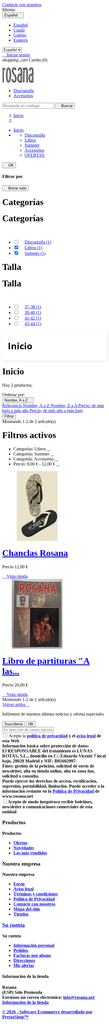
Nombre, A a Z (18, 400)
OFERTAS (34, 155)
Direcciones (24, 960)
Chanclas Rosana (35, 553)
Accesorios (23, 95)
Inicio (18, 130)
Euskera (20, 40)
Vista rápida (15, 576)
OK (9, 165)
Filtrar (9, 416)
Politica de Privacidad (34, 899)
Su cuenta (13, 925)
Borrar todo (15, 188)
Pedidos (20, 950)
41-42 (33, 318)
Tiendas (21, 914)
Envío (19, 884)
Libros (30, 140)
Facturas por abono (32, 955)
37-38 (33, 307)
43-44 (33, 323)
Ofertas (20, 842)
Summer (32, 145)
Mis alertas (23, 965)
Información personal (33, 945)
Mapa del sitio (26, 909)
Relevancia (12, 405)
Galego (19, 35)
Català (19, 30)
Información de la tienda (25, 1002)
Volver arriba (16, 704)
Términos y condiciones (35, 894)
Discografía (23, 90)
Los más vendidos (30, 852)
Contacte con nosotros (21, 4)
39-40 (33, 312)
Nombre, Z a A (64, 405)
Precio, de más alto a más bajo (56, 410)
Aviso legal (23, 889)
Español (20, 25)
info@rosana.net (78, 997)
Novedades (23, 847)
